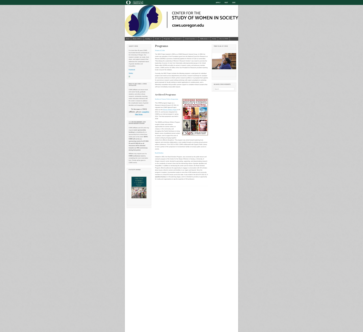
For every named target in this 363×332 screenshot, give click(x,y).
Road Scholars (159, 153)
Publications (204, 39)
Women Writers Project (170, 109)
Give (233, 3)
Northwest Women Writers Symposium (166, 99)
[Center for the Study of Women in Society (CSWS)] (181, 21)
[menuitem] (219, 3)
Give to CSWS (223, 39)
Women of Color (160, 50)
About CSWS (137, 39)
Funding (147, 39)
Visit (226, 3)
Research (178, 39)
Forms (214, 39)
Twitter (131, 73)
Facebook (132, 69)
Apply (218, 3)
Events (157, 39)
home (128, 39)
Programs (167, 39)
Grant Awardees (190, 39)
